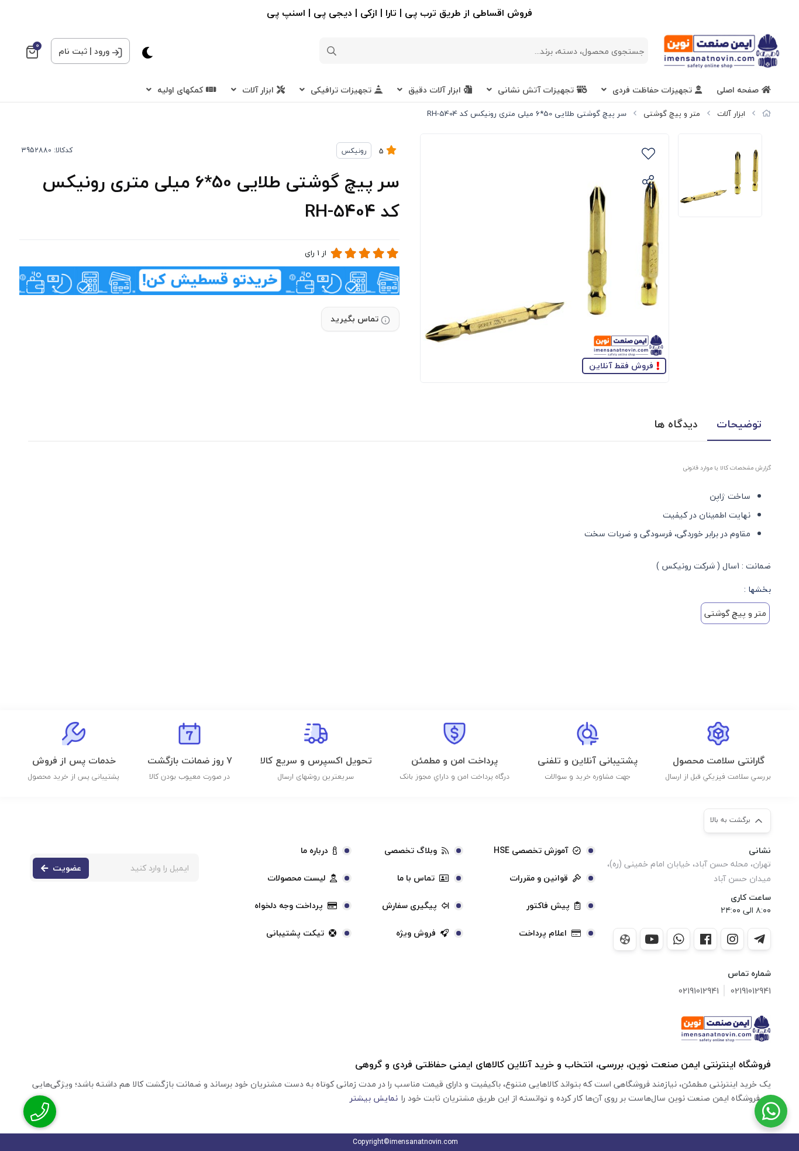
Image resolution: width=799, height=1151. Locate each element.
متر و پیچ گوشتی (671, 113)
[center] (331, 51)
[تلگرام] (759, 939)
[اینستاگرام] (732, 939)
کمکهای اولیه (180, 90)
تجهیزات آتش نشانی (536, 90)
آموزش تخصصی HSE (531, 851)
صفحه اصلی (738, 90)
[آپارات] (624, 939)
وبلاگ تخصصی (410, 851)
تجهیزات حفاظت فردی (652, 90)
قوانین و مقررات (538, 878)
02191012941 (751, 991)
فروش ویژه (416, 933)
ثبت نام (72, 51)
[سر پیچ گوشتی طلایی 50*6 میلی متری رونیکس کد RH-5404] (725, 1029)
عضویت (67, 868)
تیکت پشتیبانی (295, 933)
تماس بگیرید (354, 318)
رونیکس (354, 151)
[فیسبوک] (705, 939)
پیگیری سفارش (409, 906)
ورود (101, 51)
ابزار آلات (258, 90)
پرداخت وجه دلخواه (288, 906)
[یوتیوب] (651, 939)
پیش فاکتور (548, 906)
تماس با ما (416, 878)
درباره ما (314, 851)
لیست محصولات (296, 878)
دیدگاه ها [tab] (676, 424)
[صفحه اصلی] (766, 113)
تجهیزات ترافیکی (341, 90)
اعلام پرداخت (543, 933)
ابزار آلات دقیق (434, 90)
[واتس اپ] (678, 939)
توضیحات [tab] (739, 424)
